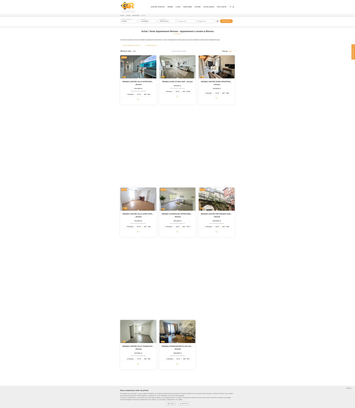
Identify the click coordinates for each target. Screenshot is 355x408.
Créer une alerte (353, 53)
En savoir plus (161, 399)
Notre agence (208, 7)
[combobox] (129, 21)
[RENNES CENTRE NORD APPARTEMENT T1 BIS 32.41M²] (217, 66)
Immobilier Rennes (151, 45)
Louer (178, 7)
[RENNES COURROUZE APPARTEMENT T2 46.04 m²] (177, 199)
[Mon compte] (233, 7)
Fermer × (349, 388)
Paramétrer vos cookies (174, 399)
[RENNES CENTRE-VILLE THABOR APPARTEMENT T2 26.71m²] (138, 331)
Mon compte (221, 7)
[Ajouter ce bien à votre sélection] (138, 99)
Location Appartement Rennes (131, 45)
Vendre (170, 7)
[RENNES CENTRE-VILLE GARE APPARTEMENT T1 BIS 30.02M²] (138, 199)
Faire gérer (187, 7)
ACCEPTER (184, 403)
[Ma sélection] (230, 7)
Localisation (143, 19)
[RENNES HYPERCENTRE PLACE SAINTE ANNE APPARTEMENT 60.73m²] (177, 331)
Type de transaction (126, 19)
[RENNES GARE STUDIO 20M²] (177, 66)
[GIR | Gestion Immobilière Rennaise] (128, 7)
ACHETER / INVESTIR (158, 7)
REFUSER (171, 403)
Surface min (182, 21)
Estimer (198, 7)
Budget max (202, 21)
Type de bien (162, 19)
